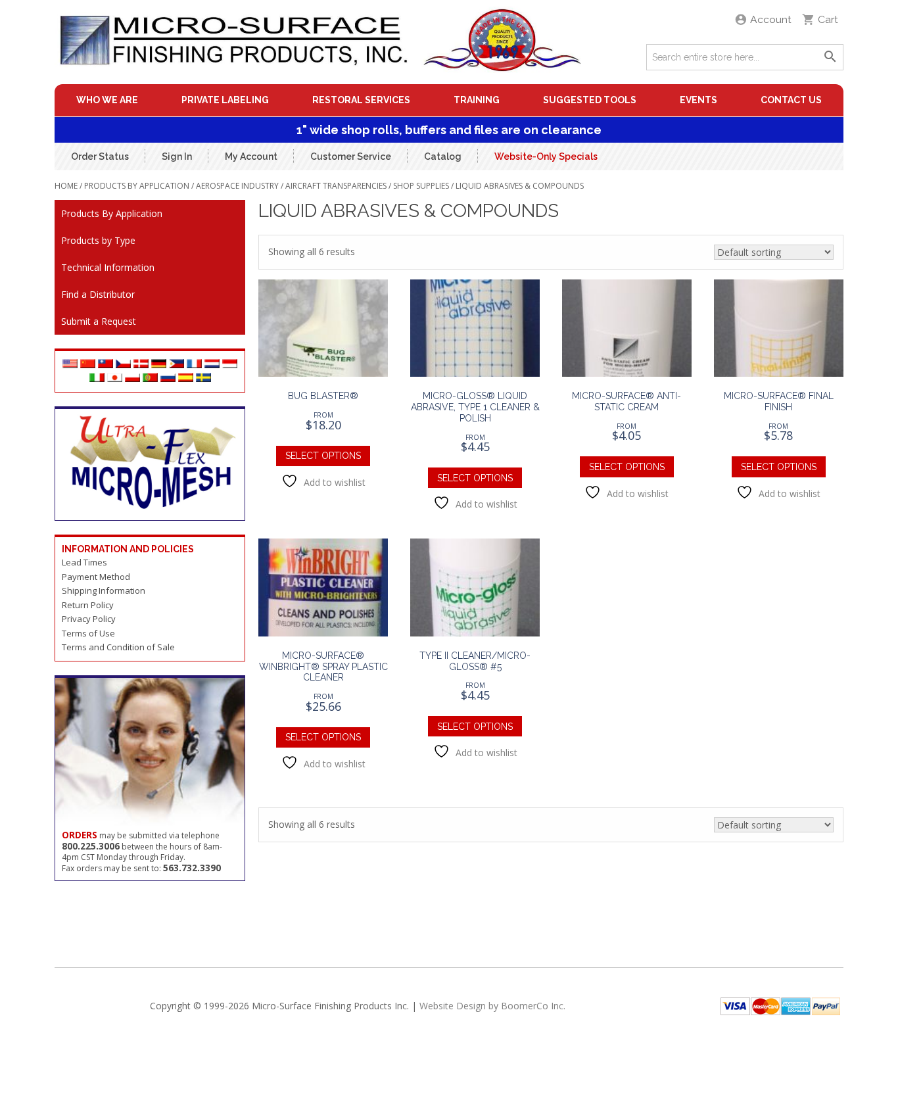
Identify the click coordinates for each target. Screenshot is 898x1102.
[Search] (830, 57)
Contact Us (791, 100)
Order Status (100, 156)
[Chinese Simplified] (87, 364)
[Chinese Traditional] (105, 364)
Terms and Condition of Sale (118, 647)
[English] (70, 364)
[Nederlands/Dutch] (212, 364)
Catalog (442, 156)
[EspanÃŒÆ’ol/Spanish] (185, 378)
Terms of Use (88, 633)
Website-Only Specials (546, 156)
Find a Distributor (98, 294)
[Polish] (132, 378)
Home (66, 185)
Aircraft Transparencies (336, 185)
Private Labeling (225, 100)
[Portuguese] (150, 378)
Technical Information (107, 267)
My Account (251, 156)
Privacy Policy (89, 619)
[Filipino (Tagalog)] (176, 364)
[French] (194, 364)
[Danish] (141, 364)
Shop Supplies (421, 185)
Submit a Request (98, 321)
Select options (323, 455)
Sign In (177, 156)
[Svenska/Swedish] (203, 378)
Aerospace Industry (237, 185)
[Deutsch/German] (158, 364)
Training (477, 100)
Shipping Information (103, 590)
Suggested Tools (589, 100)
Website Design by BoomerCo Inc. (492, 1005)
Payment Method (96, 577)
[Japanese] (114, 378)
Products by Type (98, 240)
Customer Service (350, 156)
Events (698, 100)
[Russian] (168, 378)
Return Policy (88, 605)
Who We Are (107, 100)
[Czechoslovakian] (123, 364)
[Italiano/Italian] (97, 378)
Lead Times (84, 562)
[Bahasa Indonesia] (229, 364)
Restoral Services (361, 100)
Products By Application (136, 185)
